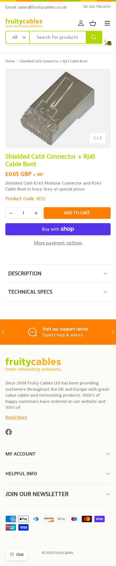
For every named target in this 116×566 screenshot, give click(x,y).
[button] (93, 23)
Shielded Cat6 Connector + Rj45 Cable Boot (54, 61)
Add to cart (77, 213)
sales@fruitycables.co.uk (42, 7)
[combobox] (53, 37)
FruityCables (63, 552)
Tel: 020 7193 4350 (97, 6)
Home (10, 61)
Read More (16, 417)
